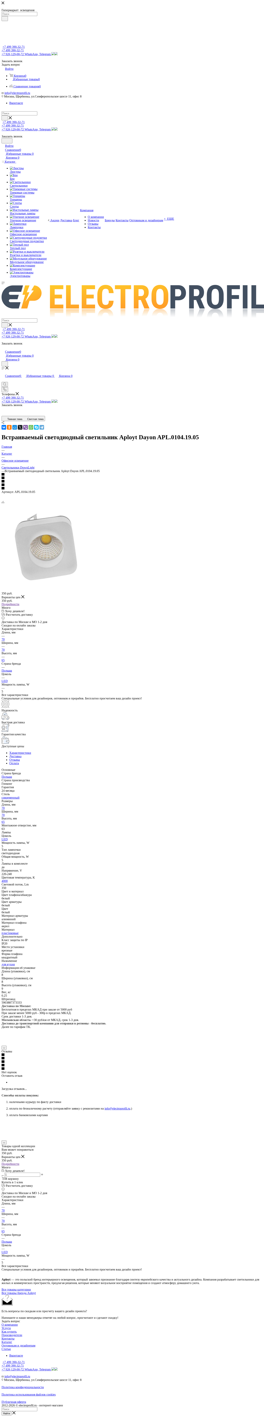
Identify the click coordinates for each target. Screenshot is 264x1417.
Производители (12, 1335)
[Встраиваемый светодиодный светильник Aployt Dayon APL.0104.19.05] (45, 590)
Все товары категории (16, 1289)
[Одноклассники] (9, 427)
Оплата (14, 763)
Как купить (9, 1331)
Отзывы (14, 759)
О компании (10, 1324)
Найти (6, 1413)
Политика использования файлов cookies (29, 1394)
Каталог (7, 1342)
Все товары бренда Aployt (19, 1293)
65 (3, 660)
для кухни (8, 964)
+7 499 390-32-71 (14, 46)
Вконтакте (16, 103)
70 (3, 639)
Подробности (10, 604)
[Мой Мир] (14, 427)
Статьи (6, 1349)
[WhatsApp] (31, 427)
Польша (7, 670)
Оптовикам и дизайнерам (18, 1345)
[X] (20, 427)
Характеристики (20, 752)
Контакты (8, 1338)
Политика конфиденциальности (23, 1387)
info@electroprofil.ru (17, 93)
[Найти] (5, 18)
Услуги (6, 1328)
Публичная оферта (14, 1401)
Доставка (15, 756)
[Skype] (36, 427)
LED (5, 681)
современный (11, 797)
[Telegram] (41, 427)
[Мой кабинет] (3, 347)
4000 (5, 881)
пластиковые (10, 933)
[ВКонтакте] (4, 427)
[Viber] (25, 427)
